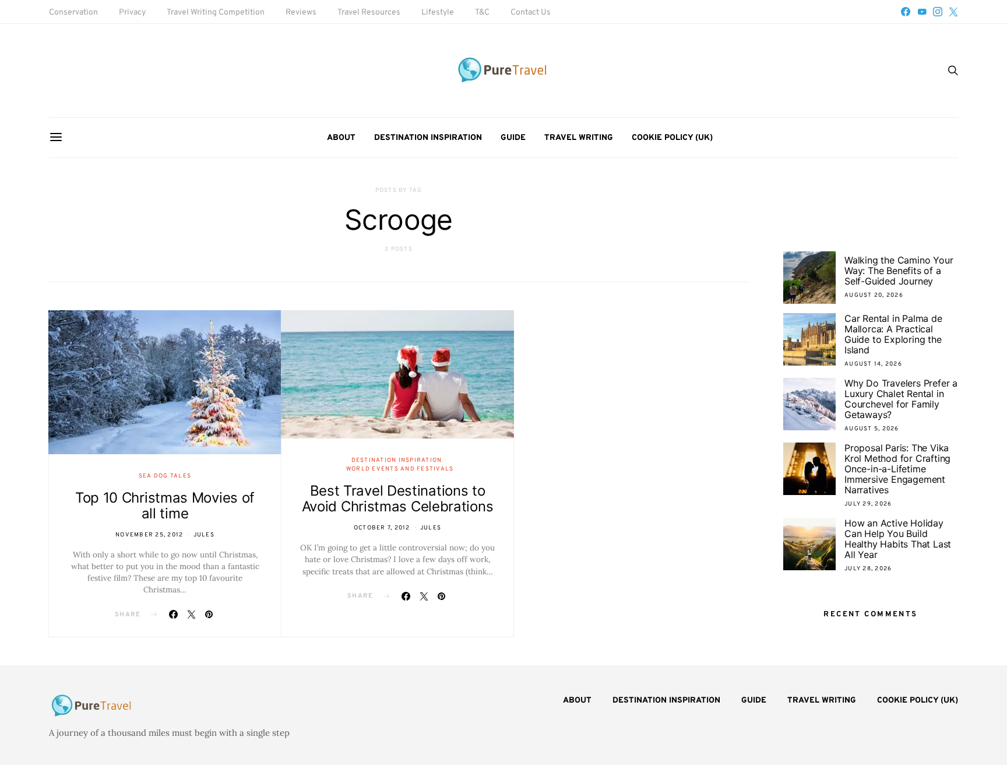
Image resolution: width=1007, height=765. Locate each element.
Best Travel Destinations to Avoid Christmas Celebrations (398, 498)
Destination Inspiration (428, 138)
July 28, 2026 (868, 569)
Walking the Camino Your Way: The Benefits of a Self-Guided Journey (898, 270)
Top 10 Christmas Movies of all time (165, 505)
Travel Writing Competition (216, 12)
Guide (513, 138)
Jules (203, 535)
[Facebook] (905, 11)
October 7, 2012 (382, 528)
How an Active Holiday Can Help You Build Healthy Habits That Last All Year (897, 538)
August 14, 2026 (873, 364)
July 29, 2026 (868, 504)
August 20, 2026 (873, 295)
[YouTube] (922, 11)
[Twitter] (953, 11)
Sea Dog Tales (165, 476)
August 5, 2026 (871, 429)
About (341, 138)
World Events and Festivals (400, 469)
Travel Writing (578, 138)
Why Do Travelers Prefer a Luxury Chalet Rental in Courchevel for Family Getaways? (900, 398)
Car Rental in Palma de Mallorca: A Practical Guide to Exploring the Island (893, 334)
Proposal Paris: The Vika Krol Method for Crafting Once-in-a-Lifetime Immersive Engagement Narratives (897, 469)
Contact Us (530, 12)
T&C (482, 12)
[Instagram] (937, 11)
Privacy (132, 12)
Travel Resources (368, 12)
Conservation (73, 12)
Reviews (301, 12)
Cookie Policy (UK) (672, 138)
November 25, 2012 (149, 535)
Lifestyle (437, 12)
